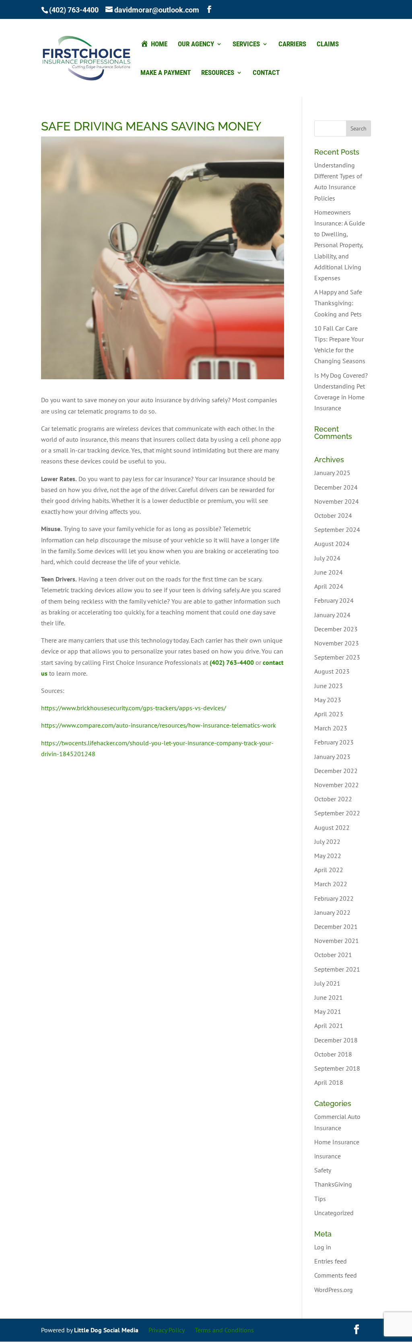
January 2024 (332, 615)
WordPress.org (333, 1290)
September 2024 (337, 529)
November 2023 (336, 643)
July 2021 (327, 983)
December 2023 (336, 629)
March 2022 (330, 884)
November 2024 (336, 501)
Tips (320, 1199)
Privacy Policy (166, 1330)
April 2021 (328, 1025)
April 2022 (328, 870)
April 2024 (328, 586)
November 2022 (336, 785)
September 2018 (337, 1068)
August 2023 (332, 671)
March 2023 (330, 728)
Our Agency (196, 44)
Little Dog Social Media (106, 1330)
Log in (322, 1247)
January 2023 (332, 757)
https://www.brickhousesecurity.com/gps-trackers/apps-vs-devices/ (133, 708)
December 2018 (336, 1040)
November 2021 (336, 941)
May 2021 (327, 1011)
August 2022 (332, 827)
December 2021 (336, 926)
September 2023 (337, 657)
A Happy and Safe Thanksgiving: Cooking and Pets (338, 303)
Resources (217, 73)
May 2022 (327, 856)
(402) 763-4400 (74, 10)
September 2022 (337, 813)
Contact (266, 73)
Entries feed (330, 1261)
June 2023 (328, 686)
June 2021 (328, 997)
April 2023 (328, 714)
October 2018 (333, 1054)
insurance (327, 1156)
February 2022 (334, 898)
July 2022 (327, 841)
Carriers (292, 44)
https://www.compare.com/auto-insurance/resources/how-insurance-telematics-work (158, 725)
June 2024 (328, 572)
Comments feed (335, 1275)
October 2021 (333, 955)
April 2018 (328, 1082)
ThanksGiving (333, 1184)
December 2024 (336, 487)
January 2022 (332, 912)
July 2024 (327, 558)
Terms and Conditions (224, 1330)
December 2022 (336, 771)
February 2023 (334, 742)
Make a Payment (165, 73)
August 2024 (332, 544)
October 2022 (333, 799)
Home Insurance (336, 1142)
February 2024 (334, 600)
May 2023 (327, 700)
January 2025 (332, 473)
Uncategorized (334, 1213)
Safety (322, 1170)
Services (246, 44)
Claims (328, 44)
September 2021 (337, 969)
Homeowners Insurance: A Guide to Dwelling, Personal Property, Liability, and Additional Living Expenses (339, 245)
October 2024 (333, 515)
